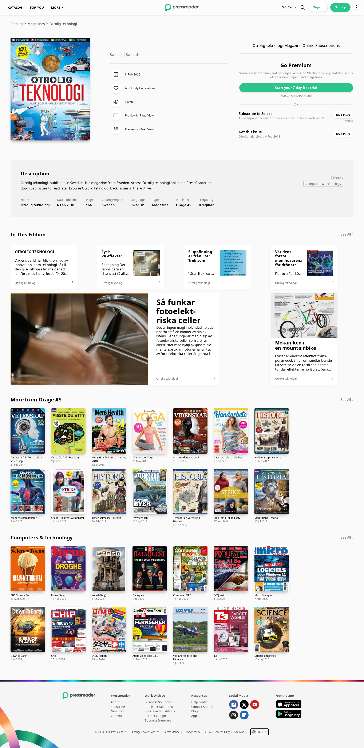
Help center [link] (199, 702)
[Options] (356, 7)
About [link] (115, 702)
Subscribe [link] (118, 707)
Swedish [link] (138, 205)
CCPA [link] (208, 731)
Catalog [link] (17, 23)
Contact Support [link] (203, 707)
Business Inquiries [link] (158, 720)
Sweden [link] (108, 205)
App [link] (194, 716)
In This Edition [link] (28, 234)
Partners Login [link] (155, 716)
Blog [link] (194, 711)
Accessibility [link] (222, 731)
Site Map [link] (239, 731)
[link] (15, 7)
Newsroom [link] (118, 711)
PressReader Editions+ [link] (161, 711)
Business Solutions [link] (158, 702)
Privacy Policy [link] (192, 731)
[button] (259, 731)
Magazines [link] (36, 23)
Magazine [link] (160, 205)
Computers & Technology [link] (42, 537)
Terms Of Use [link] (172, 731)
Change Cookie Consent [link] (145, 731)
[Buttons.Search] (302, 7)
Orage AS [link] (183, 205)
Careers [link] (116, 716)
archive (145, 188)
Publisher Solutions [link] (159, 707)
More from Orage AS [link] (36, 399)
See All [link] (346, 234)
